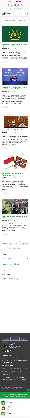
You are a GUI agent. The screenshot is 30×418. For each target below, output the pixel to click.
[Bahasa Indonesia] (20, 1)
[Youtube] (18, 5)
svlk (15, 91)
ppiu (15, 48)
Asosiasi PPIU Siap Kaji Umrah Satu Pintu (15, 130)
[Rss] (13, 351)
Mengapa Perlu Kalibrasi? (10, 264)
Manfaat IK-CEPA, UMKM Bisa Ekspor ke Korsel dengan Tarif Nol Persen (14, 88)
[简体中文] (17, 1)
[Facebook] (8, 5)
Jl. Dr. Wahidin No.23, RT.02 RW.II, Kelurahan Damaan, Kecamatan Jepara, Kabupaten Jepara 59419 (14, 379)
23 (14, 247)
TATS (19, 8)
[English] (14, 1)
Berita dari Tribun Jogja (11, 279)
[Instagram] (15, 5)
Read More (5, 62)
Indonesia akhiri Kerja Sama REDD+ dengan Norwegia (13, 174)
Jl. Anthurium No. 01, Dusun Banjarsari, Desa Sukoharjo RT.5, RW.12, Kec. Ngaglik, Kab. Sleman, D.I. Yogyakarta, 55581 (14, 360)
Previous (5, 243)
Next (19, 247)
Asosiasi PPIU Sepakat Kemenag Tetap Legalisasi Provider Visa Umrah (14, 45)
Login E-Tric (12, 8)
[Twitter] (11, 5)
